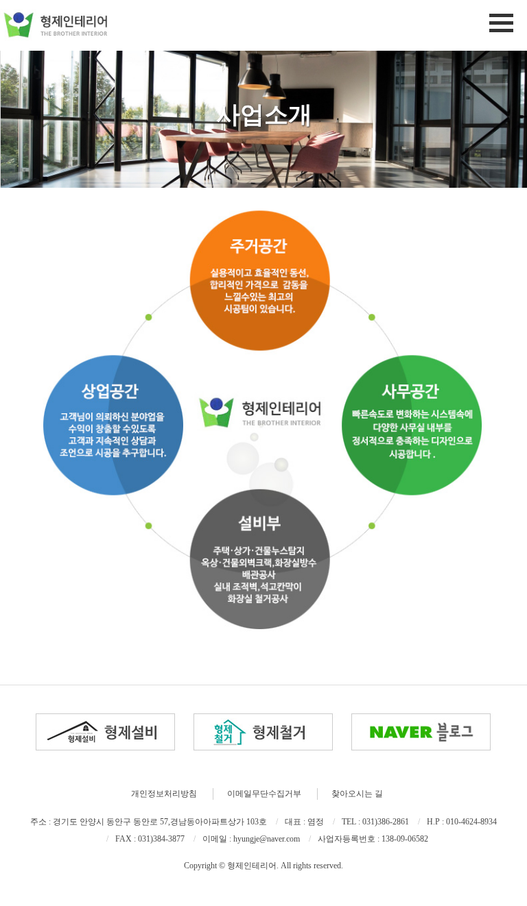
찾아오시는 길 (357, 793)
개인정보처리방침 (164, 793)
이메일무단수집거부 (264, 793)
